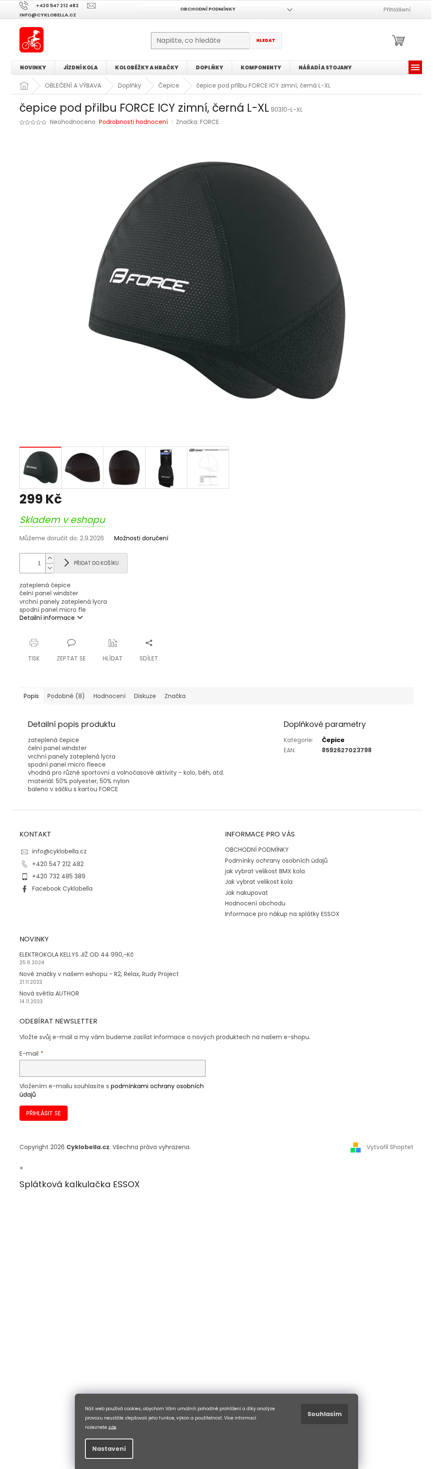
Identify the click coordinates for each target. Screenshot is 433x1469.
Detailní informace (47, 617)
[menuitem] (33, 67)
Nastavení (109, 1448)
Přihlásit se (43, 1113)
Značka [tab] (175, 696)
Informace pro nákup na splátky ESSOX (282, 914)
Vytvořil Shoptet (390, 1147)
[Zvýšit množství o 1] (49, 558)
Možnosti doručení (141, 538)
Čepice (333, 740)
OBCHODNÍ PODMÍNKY (208, 9)
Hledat (265, 40)
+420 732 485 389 (58, 876)
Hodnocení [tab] (109, 696)
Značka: (197, 122)
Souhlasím (324, 1414)
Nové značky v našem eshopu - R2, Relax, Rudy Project (99, 974)
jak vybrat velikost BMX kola (265, 871)
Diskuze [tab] (145, 696)
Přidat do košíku (96, 563)
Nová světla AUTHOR (49, 994)
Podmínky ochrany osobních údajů (276, 860)
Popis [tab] (31, 696)
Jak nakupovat (246, 893)
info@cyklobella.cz (59, 851)
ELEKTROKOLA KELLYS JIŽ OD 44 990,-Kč (76, 955)
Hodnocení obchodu (255, 903)
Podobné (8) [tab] (66, 696)
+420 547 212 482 (58, 864)
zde (112, 1427)
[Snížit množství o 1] (49, 568)
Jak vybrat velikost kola (259, 882)
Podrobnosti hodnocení (133, 122)
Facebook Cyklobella (62, 888)
